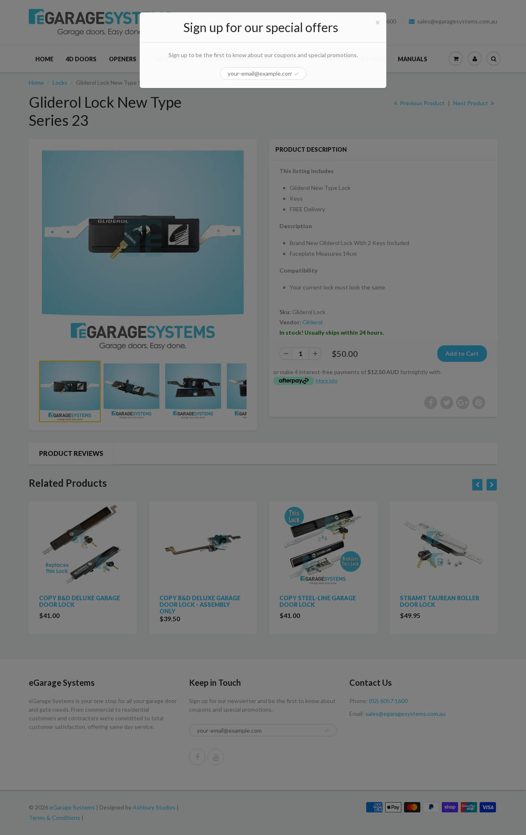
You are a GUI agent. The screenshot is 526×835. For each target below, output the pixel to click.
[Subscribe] (296, 74)
